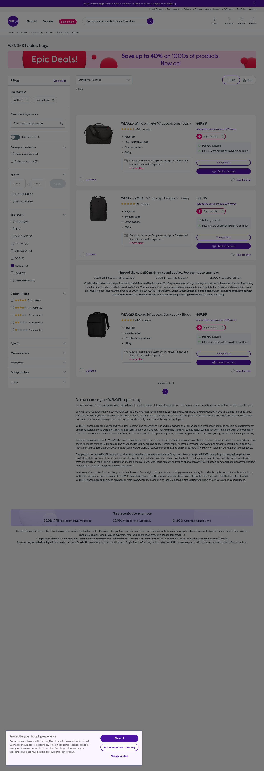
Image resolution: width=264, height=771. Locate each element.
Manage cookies (119, 755)
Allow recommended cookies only (119, 747)
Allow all (119, 738)
